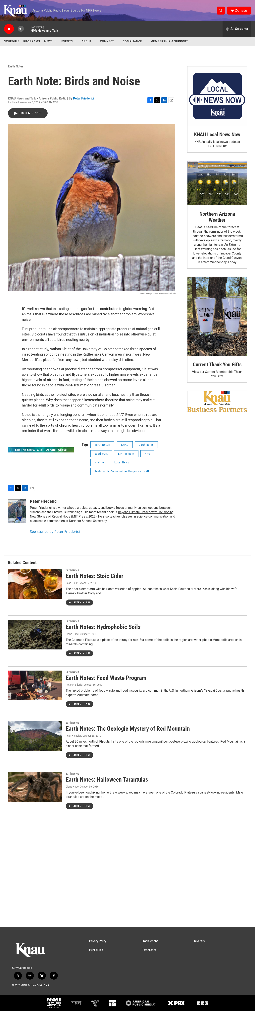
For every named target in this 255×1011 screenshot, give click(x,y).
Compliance (132, 41)
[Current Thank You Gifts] (217, 316)
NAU (147, 453)
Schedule (11, 41)
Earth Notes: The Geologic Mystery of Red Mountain (128, 728)
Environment (126, 453)
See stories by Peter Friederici (55, 531)
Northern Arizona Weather (217, 217)
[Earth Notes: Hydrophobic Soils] (35, 634)
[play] (9, 29)
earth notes (146, 444)
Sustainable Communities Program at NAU (122, 471)
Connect (107, 41)
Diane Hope (72, 634)
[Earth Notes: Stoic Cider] (35, 584)
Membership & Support (169, 41)
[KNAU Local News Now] (217, 96)
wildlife (99, 462)
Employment (150, 941)
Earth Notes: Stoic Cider (94, 575)
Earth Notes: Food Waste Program (106, 677)
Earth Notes (16, 66)
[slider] (27, 29)
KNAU (124, 444)
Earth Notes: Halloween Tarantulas (107, 779)
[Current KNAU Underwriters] (217, 401)
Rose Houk (71, 583)
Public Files (96, 950)
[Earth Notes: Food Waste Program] (35, 685)
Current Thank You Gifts (217, 365)
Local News (121, 462)
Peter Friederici (83, 98)
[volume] (21, 28)
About (86, 41)
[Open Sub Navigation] (55, 41)
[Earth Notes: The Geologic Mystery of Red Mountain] (35, 736)
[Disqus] (127, 873)
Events (67, 41)
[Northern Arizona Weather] (217, 183)
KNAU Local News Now (217, 134)
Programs (31, 41)
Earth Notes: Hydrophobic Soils (103, 626)
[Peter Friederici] (17, 511)
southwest (101, 453)
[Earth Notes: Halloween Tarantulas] (35, 787)
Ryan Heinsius (73, 735)
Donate (241, 10)
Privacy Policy (97, 941)
